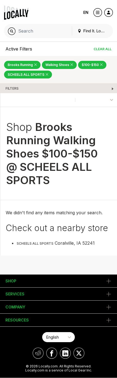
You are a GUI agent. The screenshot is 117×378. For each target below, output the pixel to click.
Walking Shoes (57, 65)
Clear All (103, 49)
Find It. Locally (95, 31)
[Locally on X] (78, 353)
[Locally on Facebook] (51, 353)
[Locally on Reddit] (38, 353)
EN (85, 12)
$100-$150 (91, 65)
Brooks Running (21, 65)
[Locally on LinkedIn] (65, 353)
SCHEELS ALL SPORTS (26, 75)
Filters (12, 88)
